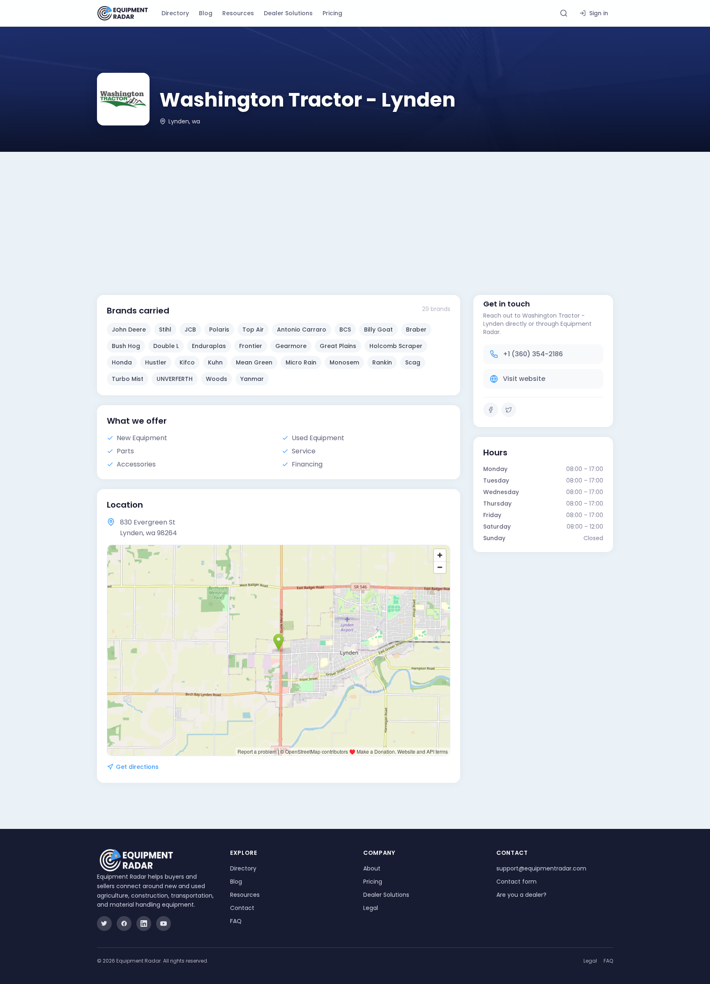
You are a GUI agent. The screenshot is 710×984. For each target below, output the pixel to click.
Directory (175, 13)
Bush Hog (126, 346)
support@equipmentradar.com (541, 868)
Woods (216, 379)
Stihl (165, 329)
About (371, 868)
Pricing (332, 13)
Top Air (253, 329)
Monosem (344, 362)
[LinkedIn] (143, 923)
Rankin (382, 362)
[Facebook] (490, 409)
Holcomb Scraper (395, 346)
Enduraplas (209, 346)
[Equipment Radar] (122, 13)
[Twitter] (508, 409)
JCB (190, 329)
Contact (242, 908)
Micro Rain (301, 362)
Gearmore (291, 346)
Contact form (516, 881)
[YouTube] (163, 923)
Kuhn (215, 362)
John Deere (129, 329)
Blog (205, 13)
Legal (370, 908)
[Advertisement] (355, 213)
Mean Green (254, 362)
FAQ (236, 921)
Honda (122, 362)
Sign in (598, 13)
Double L (166, 346)
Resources (238, 13)
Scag (412, 362)
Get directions (137, 767)
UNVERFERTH (175, 379)
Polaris (219, 329)
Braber (416, 329)
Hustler (155, 362)
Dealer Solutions (288, 13)
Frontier (250, 346)
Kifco (187, 362)
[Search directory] (563, 13)
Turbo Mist (127, 379)
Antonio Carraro (301, 329)
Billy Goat (378, 329)
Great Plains (338, 346)
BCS (345, 329)
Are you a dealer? (521, 895)
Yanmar (252, 379)
